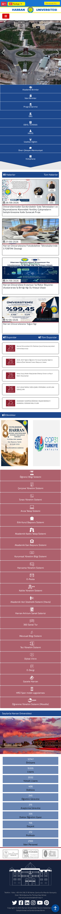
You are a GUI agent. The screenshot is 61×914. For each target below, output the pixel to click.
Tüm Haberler (51, 174)
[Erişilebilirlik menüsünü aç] (55, 908)
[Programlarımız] (30, 103)
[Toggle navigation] (5, 16)
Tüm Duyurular (49, 337)
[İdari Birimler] (30, 95)
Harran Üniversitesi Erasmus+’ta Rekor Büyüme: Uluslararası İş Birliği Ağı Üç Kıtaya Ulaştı (28, 286)
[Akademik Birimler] (30, 86)
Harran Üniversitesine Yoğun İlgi (19, 323)
